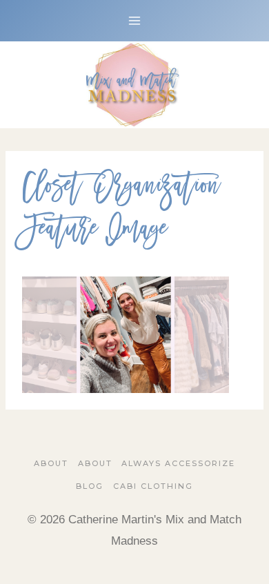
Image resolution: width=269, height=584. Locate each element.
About (51, 463)
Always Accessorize (178, 463)
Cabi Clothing (153, 486)
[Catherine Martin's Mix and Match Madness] (134, 84)
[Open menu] (135, 20)
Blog (89, 486)
